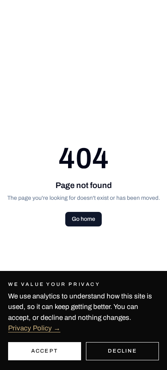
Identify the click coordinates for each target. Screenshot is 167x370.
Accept (44, 351)
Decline (122, 351)
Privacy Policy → (34, 328)
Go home (83, 219)
